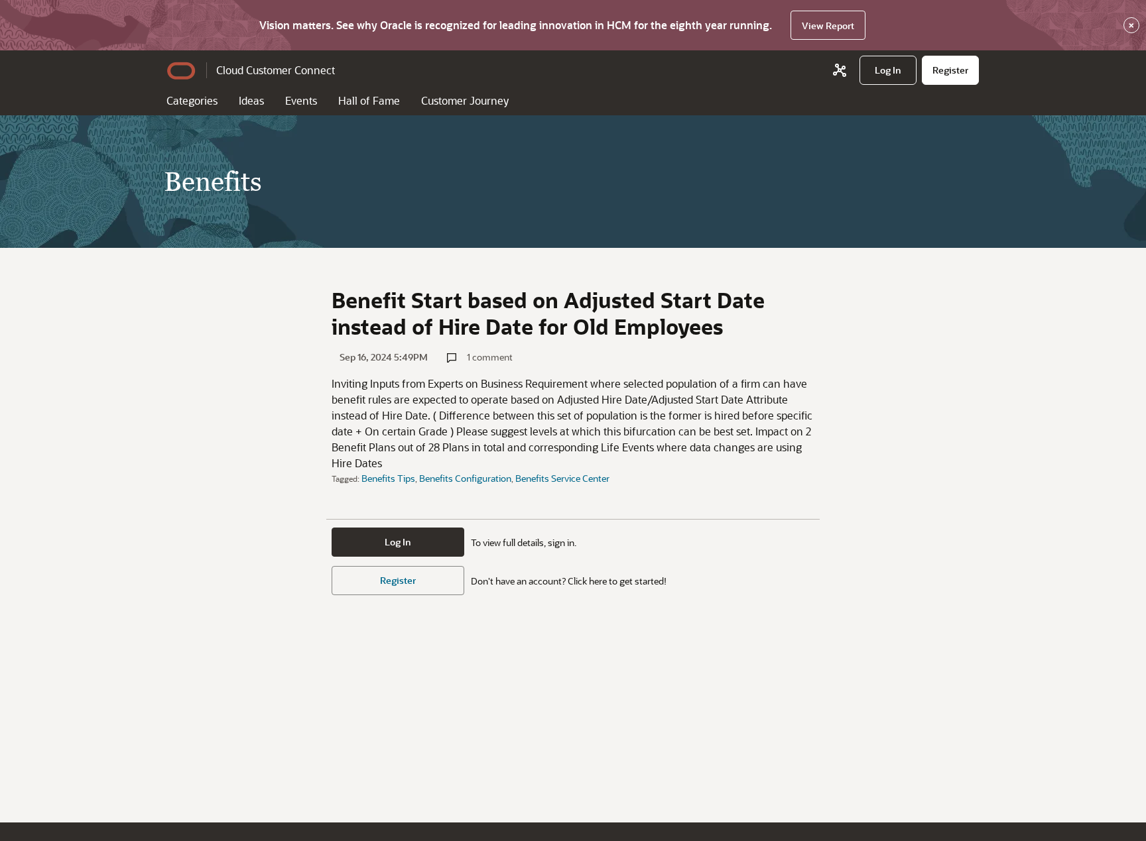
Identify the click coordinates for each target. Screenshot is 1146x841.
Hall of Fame (369, 100)
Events (301, 100)
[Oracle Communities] (840, 70)
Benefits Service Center (562, 478)
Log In (398, 541)
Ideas (251, 100)
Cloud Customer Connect (275, 70)
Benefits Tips (388, 478)
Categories (192, 100)
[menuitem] (888, 70)
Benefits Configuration (465, 478)
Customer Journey (465, 100)
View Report (828, 25)
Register (398, 580)
